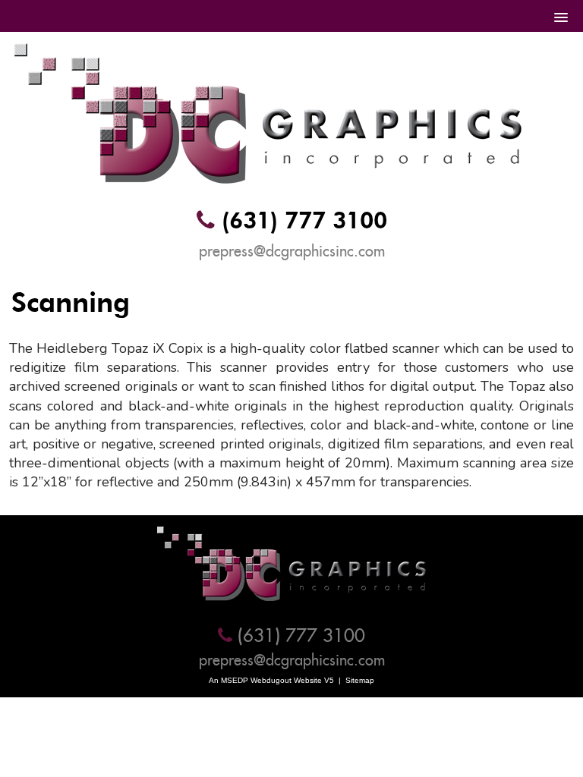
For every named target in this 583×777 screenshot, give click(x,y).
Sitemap (359, 680)
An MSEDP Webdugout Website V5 (271, 680)
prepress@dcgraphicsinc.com (292, 251)
